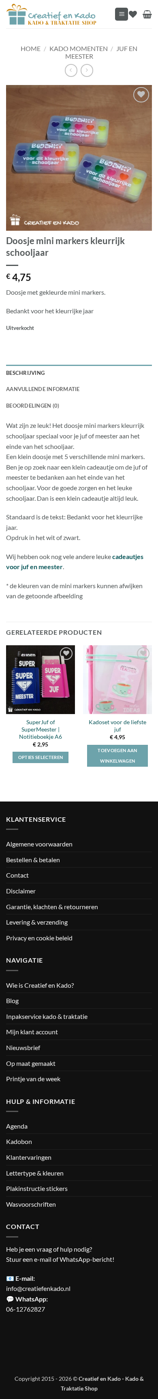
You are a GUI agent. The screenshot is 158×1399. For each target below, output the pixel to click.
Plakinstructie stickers (37, 1188)
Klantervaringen (28, 1157)
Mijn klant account (32, 1031)
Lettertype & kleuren (35, 1173)
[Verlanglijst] (133, 14)
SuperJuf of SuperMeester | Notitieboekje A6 (40, 729)
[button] (121, 14)
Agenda (17, 1126)
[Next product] (71, 70)
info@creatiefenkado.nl (38, 1288)
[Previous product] (87, 70)
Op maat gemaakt (31, 1063)
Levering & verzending (37, 922)
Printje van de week (33, 1078)
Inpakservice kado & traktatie (47, 1016)
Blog (12, 1000)
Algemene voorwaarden (39, 844)
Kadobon (19, 1141)
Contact (17, 875)
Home (31, 48)
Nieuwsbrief (23, 1047)
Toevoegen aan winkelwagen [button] (117, 755)
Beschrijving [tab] (25, 373)
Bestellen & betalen (33, 859)
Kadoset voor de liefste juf (117, 726)
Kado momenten (78, 48)
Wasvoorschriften (31, 1204)
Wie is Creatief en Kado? (40, 985)
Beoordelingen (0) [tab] (32, 405)
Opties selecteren (40, 757)
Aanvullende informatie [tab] (43, 389)
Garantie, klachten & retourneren (52, 906)
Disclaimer (21, 891)
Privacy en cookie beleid (39, 938)
